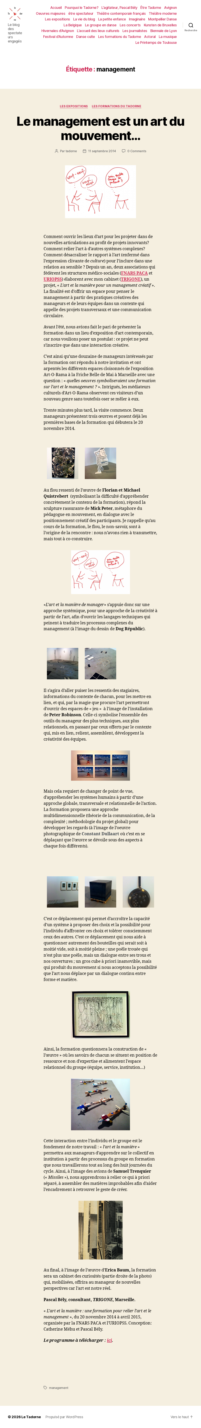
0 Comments (136, 151)
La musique (168, 37)
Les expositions (57, 19)
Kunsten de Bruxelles (160, 25)
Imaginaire (137, 19)
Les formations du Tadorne (119, 37)
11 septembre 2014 (102, 151)
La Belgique (73, 25)
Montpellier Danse (162, 19)
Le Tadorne (31, 1417)
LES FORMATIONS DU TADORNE (116, 106)
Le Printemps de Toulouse (156, 42)
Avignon (170, 7)
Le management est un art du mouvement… (100, 128)
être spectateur (80, 13)
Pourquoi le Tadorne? (81, 7)
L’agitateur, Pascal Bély (119, 7)
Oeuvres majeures (50, 13)
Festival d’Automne (58, 37)
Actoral (150, 37)
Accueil (56, 7)
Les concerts (130, 25)
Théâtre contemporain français (121, 13)
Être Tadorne (150, 7)
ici (109, 1340)
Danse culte (85, 37)
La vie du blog (84, 19)
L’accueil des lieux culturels (98, 31)
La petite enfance (112, 19)
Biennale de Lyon (163, 31)
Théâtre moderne (163, 13)
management (58, 1388)
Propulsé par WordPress (64, 1417)
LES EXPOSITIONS (74, 106)
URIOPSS (53, 279)
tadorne (71, 151)
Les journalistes (134, 31)
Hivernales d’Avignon (57, 31)
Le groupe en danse (101, 25)
